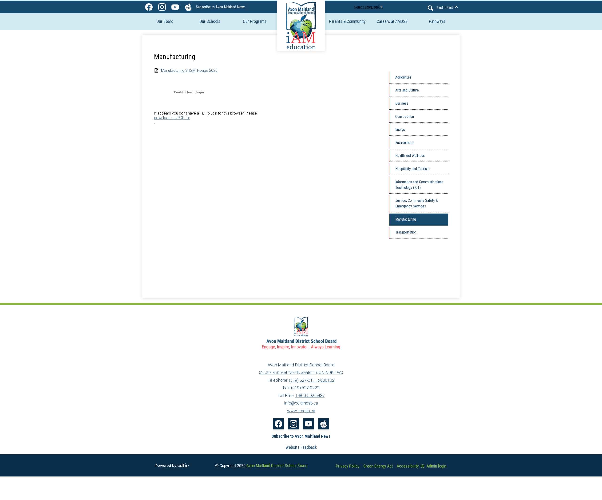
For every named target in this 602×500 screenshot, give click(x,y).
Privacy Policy (348, 466)
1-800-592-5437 (310, 395)
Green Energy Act (378, 466)
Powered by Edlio (172, 465)
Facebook (148, 7)
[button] (164, 21)
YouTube (175, 7)
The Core (188, 7)
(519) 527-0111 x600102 (311, 380)
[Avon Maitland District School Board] (301, 25)
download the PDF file (172, 117)
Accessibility (408, 466)
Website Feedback (301, 447)
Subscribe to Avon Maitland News (221, 7)
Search (430, 8)
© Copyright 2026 (261, 465)
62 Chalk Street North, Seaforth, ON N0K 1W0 (301, 372)
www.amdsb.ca (301, 410)
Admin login (436, 466)
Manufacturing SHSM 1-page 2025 (189, 70)
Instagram (162, 7)
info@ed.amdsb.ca (301, 403)
